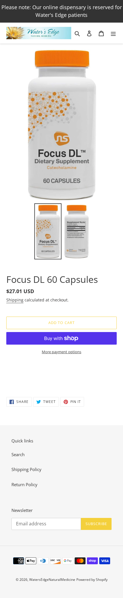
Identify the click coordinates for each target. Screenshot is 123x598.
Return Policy (24, 484)
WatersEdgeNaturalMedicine (52, 579)
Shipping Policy (26, 469)
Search (18, 454)
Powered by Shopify (92, 579)
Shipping (14, 300)
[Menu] (113, 33)
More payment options (61, 351)
